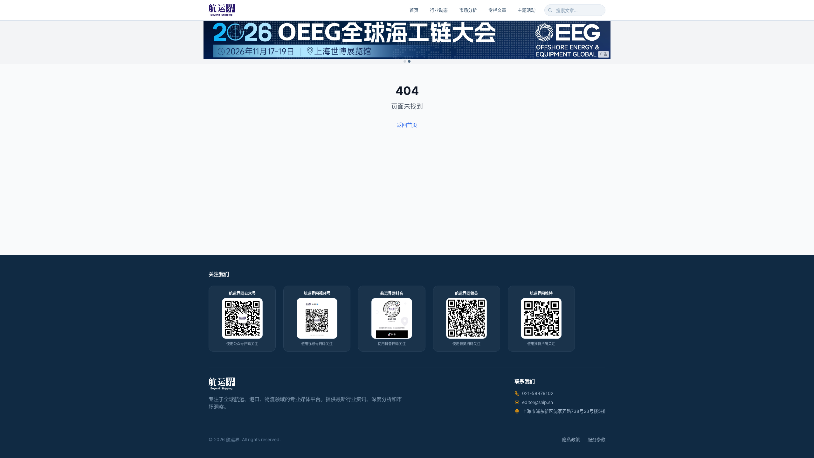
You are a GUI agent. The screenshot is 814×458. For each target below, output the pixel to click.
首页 (414, 10)
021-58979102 (537, 393)
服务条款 (596, 439)
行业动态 (439, 10)
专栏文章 (497, 10)
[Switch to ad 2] (409, 61)
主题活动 (526, 10)
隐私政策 (571, 439)
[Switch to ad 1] (405, 61)
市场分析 (468, 10)
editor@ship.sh (537, 402)
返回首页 (407, 125)
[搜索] (550, 10)
